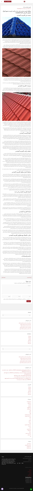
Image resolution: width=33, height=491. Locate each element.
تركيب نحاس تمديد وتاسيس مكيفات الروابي (25, 328)
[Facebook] (22, 463)
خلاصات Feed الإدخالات (28, 445)
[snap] (19, 463)
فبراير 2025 (29, 343)
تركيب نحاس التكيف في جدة (18, 376)
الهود (30, 413)
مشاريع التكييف (29, 471)
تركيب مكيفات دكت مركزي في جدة (21, 379)
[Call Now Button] (31, 489)
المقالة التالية (3, 277)
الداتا (30, 410)
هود (30, 436)
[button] (7, 1)
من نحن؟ (30, 469)
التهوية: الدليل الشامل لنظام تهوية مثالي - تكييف (25, 375)
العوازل (30, 411)
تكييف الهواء (15, 375)
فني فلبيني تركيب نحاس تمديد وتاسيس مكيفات (25, 356)
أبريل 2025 (29, 340)
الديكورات (30, 473)
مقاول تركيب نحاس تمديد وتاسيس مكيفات (25, 327)
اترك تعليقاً (29, 8)
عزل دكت (29, 426)
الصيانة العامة (29, 474)
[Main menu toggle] (2, 1)
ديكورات (30, 420)
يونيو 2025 (29, 337)
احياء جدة (29, 404)
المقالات (30, 472)
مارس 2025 (29, 392)
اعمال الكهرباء (29, 407)
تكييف (30, 417)
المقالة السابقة (29, 277)
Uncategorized (29, 401)
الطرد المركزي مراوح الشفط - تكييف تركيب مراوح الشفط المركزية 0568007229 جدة (20, 372)
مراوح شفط (29, 430)
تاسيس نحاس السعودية (28, 414)
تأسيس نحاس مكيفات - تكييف (27, 376)
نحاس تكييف (29, 434)
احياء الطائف (29, 403)
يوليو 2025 (29, 336)
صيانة (30, 423)
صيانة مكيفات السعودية (28, 424)
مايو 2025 (29, 339)
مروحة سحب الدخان (28, 433)
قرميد (30, 427)
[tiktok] (17, 463)
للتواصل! (30, 470)
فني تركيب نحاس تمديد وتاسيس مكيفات (25, 325)
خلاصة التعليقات (29, 446)
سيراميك (30, 421)
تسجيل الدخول (29, 443)
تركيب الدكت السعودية (28, 416)
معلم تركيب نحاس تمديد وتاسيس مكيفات (25, 324)
